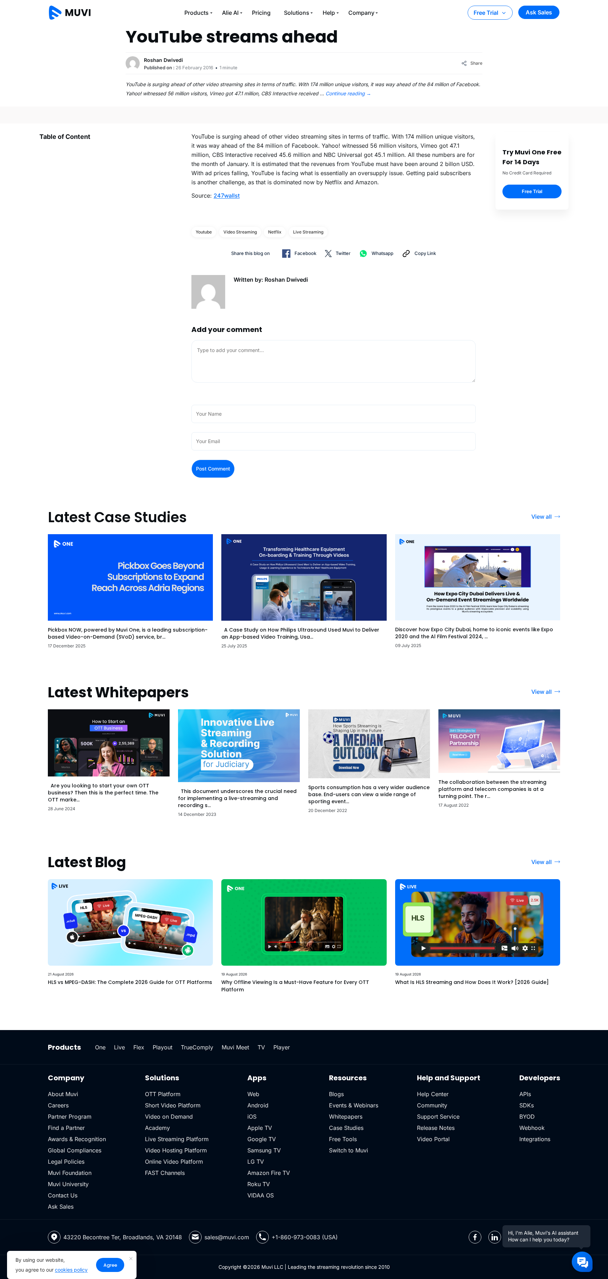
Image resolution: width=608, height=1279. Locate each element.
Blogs (336, 1094)
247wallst (227, 195)
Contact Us (62, 1195)
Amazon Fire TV (268, 1172)
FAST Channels (165, 1172)
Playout (162, 1047)
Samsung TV (264, 1150)
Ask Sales (539, 12)
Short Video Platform (173, 1105)
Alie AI (230, 12)
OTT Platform (162, 1094)
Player (281, 1047)
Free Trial (486, 12)
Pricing (261, 12)
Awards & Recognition (77, 1139)
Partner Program (69, 1116)
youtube (204, 232)
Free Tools (343, 1139)
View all (541, 516)
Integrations (534, 1139)
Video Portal (433, 1139)
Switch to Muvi (348, 1150)
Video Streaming (240, 232)
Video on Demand (169, 1116)
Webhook (532, 1127)
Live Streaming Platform (177, 1139)
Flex (138, 1047)
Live (119, 1047)
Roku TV (258, 1184)
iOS (251, 1116)
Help (329, 12)
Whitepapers (345, 1116)
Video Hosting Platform (176, 1150)
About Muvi (63, 1094)
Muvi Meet (235, 1047)
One (100, 1047)
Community (432, 1105)
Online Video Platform (174, 1161)
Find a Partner (66, 1127)
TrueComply (197, 1047)
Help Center (433, 1094)
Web (253, 1094)
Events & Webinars (353, 1105)
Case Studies (346, 1127)
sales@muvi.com (226, 1237)
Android (257, 1105)
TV (261, 1047)
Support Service (438, 1116)
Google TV (261, 1139)
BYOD (527, 1116)
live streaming (308, 232)
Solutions (296, 12)
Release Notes (436, 1127)
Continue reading (348, 93)
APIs (525, 1094)
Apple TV (259, 1127)
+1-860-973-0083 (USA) (305, 1237)
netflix (274, 232)
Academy (157, 1127)
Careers (58, 1105)
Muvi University (68, 1184)
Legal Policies (66, 1161)
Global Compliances (74, 1150)
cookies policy (71, 1270)
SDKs (526, 1105)
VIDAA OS (260, 1195)
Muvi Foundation (69, 1172)
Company (361, 12)
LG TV (255, 1161)
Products (196, 12)
